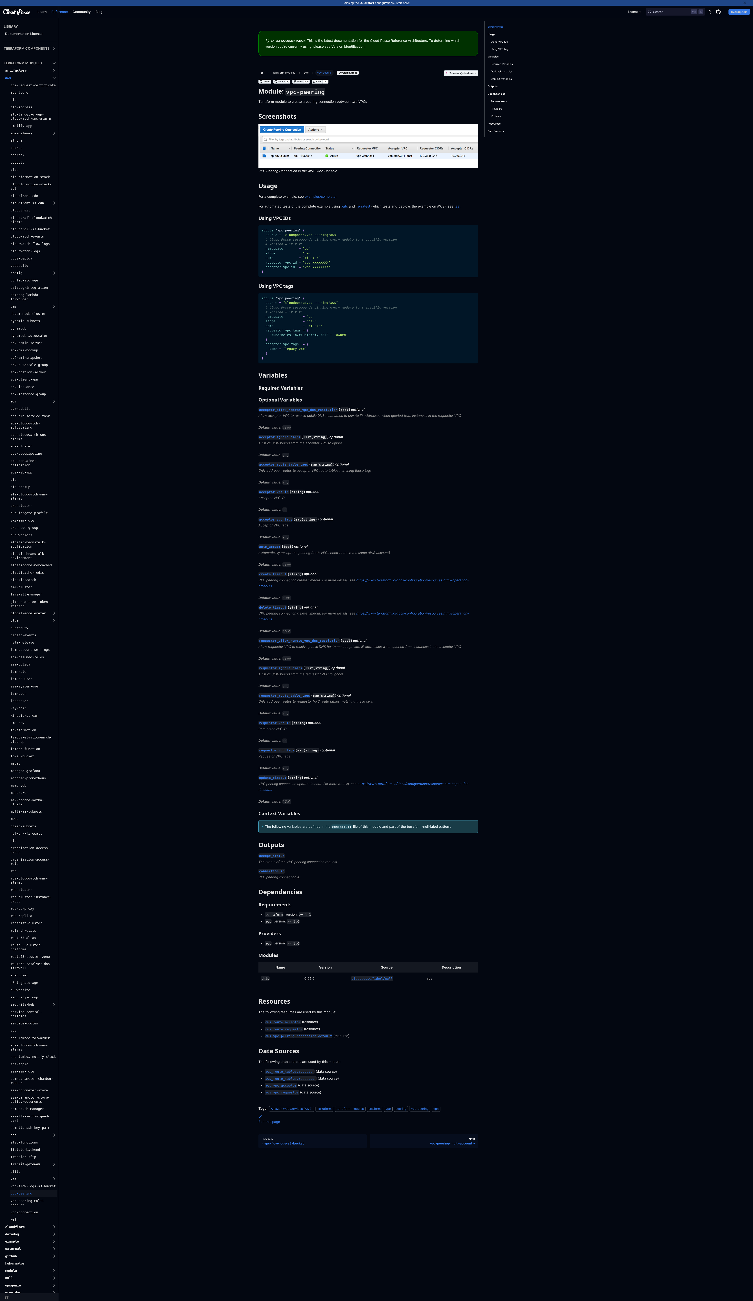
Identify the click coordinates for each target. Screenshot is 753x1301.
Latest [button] (633, 12)
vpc (388, 1109)
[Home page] (262, 73)
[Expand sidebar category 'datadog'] (54, 1234)
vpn (436, 1109)
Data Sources (496, 131)
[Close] (748, 3)
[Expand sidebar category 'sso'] (54, 1135)
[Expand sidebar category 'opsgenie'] (54, 1285)
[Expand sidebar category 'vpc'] (54, 1178)
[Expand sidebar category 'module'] (54, 1270)
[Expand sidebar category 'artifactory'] (54, 70)
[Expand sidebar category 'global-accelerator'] (54, 613)
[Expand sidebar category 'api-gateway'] (54, 133)
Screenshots (495, 26)
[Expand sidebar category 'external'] (54, 1248)
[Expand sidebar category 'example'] (54, 1241)
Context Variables (501, 78)
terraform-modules (350, 1109)
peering (401, 1109)
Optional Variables (501, 71)
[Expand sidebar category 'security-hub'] (54, 1004)
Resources (494, 123)
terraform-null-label (422, 826)
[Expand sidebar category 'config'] (54, 273)
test (457, 206)
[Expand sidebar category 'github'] (54, 1256)
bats (344, 206)
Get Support (739, 12)
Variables (493, 56)
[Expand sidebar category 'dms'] (54, 306)
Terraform (324, 1109)
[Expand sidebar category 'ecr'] (54, 401)
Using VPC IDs (499, 41)
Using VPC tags (500, 49)
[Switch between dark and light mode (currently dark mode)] (710, 12)
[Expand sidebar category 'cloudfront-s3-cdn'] (54, 203)
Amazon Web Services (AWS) (292, 1109)
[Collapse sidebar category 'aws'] (54, 78)
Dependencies (496, 93)
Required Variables (502, 64)
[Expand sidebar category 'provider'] (54, 1292)
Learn (42, 12)
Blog (99, 12)
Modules (496, 116)
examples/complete (320, 196)
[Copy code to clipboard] (473, 230)
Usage (491, 34)
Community (82, 12)
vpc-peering (419, 1109)
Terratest (363, 206)
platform (374, 1109)
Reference (59, 12)
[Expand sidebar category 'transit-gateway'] (54, 1164)
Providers (496, 108)
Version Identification (348, 46)
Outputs (493, 86)
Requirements (499, 101)
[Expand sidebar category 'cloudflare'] (54, 1227)
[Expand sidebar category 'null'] (54, 1278)
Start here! (403, 3)
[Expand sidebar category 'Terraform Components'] (54, 48)
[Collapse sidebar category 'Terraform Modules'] (54, 63)
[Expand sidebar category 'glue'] (54, 620)
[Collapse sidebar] (29, 1297)
